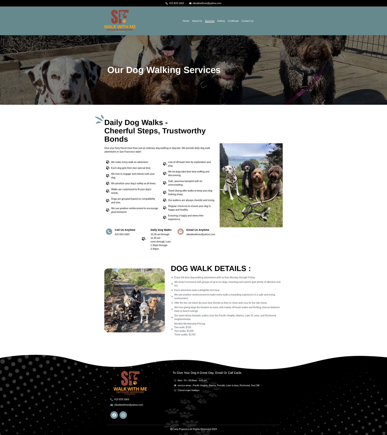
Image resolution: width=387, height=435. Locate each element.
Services (209, 21)
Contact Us (248, 21)
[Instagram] (123, 415)
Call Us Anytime (125, 229)
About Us (197, 21)
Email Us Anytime (197, 229)
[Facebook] (114, 415)
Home (186, 21)
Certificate (233, 21)
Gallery (221, 21)
